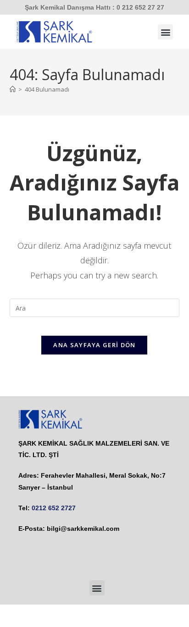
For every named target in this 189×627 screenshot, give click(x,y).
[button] (165, 31)
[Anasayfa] (13, 89)
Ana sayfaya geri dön (94, 345)
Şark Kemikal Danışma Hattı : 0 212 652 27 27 (94, 7)
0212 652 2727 (54, 508)
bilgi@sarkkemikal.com (83, 528)
